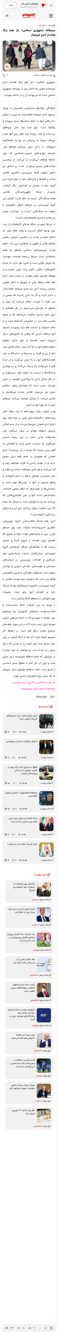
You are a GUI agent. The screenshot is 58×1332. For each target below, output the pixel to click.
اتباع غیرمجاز (42, 696)
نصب (11, 5)
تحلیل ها (42, 25)
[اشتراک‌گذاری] (45, 1328)
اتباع (52, 696)
